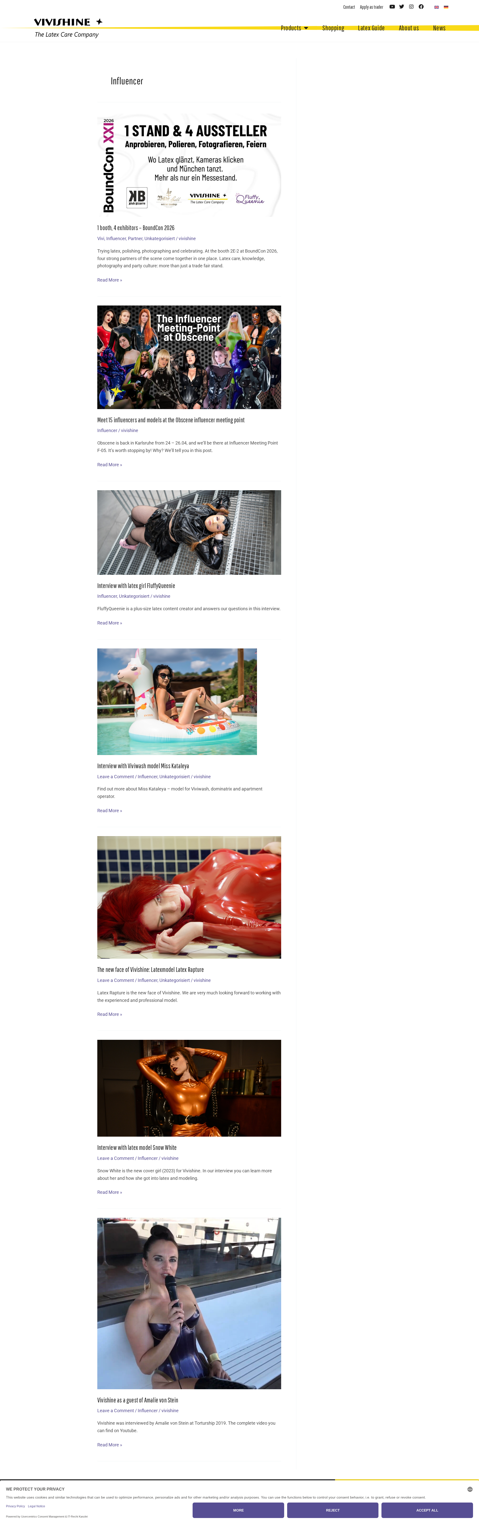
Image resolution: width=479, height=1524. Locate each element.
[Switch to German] (446, 7)
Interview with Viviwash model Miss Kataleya (143, 765)
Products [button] (291, 28)
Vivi (100, 238)
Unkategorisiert (159, 238)
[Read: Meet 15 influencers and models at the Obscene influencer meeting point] (189, 356)
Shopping (333, 28)
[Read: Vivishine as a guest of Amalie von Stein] (189, 1303)
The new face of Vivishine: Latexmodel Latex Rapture (150, 969)
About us (409, 28)
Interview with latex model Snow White (137, 1147)
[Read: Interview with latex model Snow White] (189, 1087)
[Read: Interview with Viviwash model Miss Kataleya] (177, 701)
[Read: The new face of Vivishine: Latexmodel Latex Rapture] (189, 897)
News (439, 28)
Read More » (109, 279)
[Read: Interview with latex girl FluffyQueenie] (189, 532)
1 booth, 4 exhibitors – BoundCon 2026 (136, 227)
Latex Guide (371, 28)
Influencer (116, 238)
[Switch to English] (436, 7)
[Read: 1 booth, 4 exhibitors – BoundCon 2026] (189, 164)
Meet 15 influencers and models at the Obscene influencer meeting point (170, 420)
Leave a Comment (115, 776)
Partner (135, 238)
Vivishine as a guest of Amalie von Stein (137, 1400)
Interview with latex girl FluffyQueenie (136, 585)
